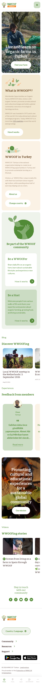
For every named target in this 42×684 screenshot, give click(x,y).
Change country (16, 203)
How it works (13, 132)
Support (6, 651)
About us (13, 194)
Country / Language (14, 631)
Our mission (21, 510)
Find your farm (21, 65)
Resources (7, 646)
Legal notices (24, 667)
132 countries (18, 121)
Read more (18, 444)
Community (7, 641)
